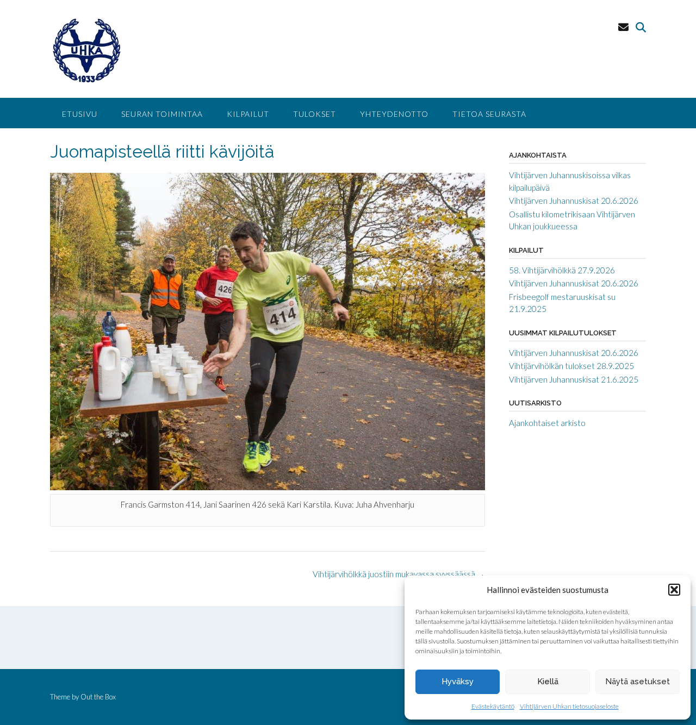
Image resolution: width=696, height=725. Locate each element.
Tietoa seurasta (489, 113)
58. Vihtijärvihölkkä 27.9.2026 (562, 270)
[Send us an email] (623, 27)
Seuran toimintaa (162, 113)
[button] (674, 589)
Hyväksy (458, 681)
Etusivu (79, 113)
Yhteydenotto (394, 113)
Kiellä (547, 681)
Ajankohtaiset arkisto (547, 423)
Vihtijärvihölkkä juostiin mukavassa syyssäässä (399, 574)
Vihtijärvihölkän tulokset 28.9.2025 (571, 366)
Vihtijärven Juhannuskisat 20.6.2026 (573, 200)
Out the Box (98, 696)
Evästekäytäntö (492, 706)
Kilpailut (248, 113)
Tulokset (314, 113)
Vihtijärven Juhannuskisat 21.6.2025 (573, 379)
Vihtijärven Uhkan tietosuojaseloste (569, 706)
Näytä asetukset (637, 681)
